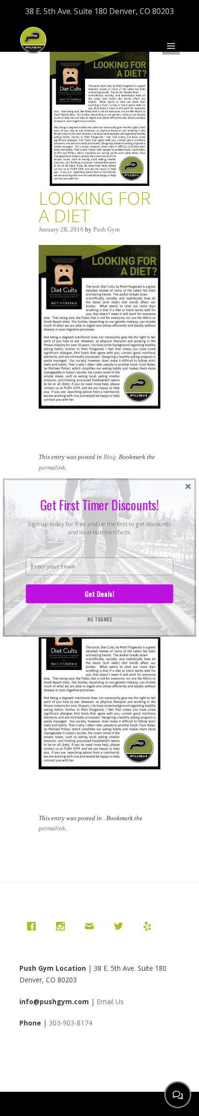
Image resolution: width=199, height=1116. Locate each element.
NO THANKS (99, 619)
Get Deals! (99, 594)
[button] (99, 504)
